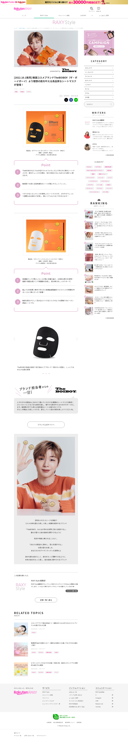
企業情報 (49, 722)
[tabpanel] (46, 346)
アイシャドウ (90, 177)
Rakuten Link (99, 704)
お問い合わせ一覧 (29, 735)
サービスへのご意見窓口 (76, 701)
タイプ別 (105, 192)
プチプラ (90, 185)
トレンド (100, 177)
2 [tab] (46, 373)
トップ (24, 15)
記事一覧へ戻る (46, 600)
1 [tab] (43, 373)
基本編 (109, 170)
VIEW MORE (109, 155)
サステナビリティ (41, 735)
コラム (87, 93)
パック (56, 672)
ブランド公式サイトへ (46, 424)
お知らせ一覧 (73, 692)
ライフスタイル (94, 192)
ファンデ (109, 188)
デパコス (99, 188)
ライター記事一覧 (72, 591)
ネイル (87, 89)
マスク (28, 91)
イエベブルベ (104, 181)
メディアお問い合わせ (75, 695)
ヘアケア (88, 85)
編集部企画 (48, 652)
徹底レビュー (102, 174)
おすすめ (41, 652)
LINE (97, 701)
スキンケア (21, 89)
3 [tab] (49, 373)
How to (33, 632)
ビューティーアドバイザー (50, 704)
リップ (109, 177)
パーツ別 (99, 185)
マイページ (45, 698)
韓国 (16, 91)
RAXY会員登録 (100, 692)
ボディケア (88, 81)
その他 (87, 97)
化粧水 (56, 652)
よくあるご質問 (104, 15)
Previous (15, 339)
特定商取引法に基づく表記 (77, 707)
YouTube (98, 707)
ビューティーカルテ (48, 701)
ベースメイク (89, 72)
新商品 (22, 91)
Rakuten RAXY (23, 9)
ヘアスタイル (93, 181)
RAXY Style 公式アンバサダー (95, 170)
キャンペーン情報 (64, 15)
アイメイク (88, 76)
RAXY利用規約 (73, 704)
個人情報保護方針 (58, 722)
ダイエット (90, 188)
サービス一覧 (17, 735)
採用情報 (79, 722)
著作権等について (70, 722)
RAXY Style (44, 15)
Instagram (98, 698)
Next (77, 339)
